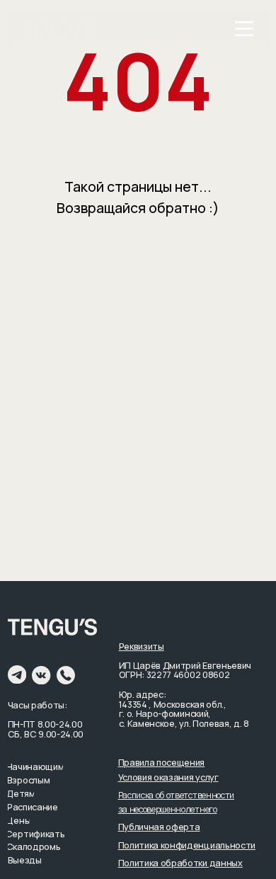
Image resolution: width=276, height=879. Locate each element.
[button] (161, 763)
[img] (244, 28)
